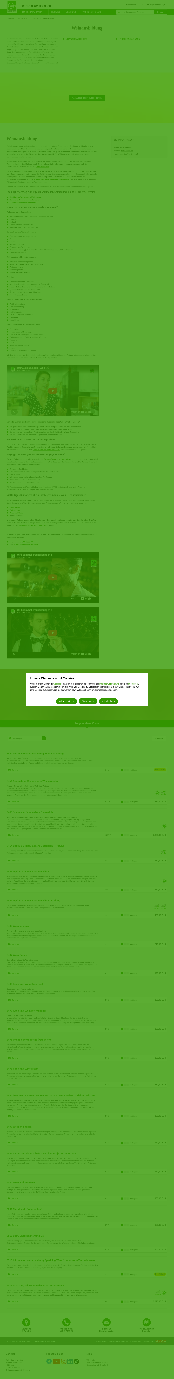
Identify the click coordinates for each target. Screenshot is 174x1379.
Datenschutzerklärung (109, 684)
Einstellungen (88, 701)
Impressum (133, 684)
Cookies (57, 684)
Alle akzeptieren (66, 701)
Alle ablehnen (108, 701)
